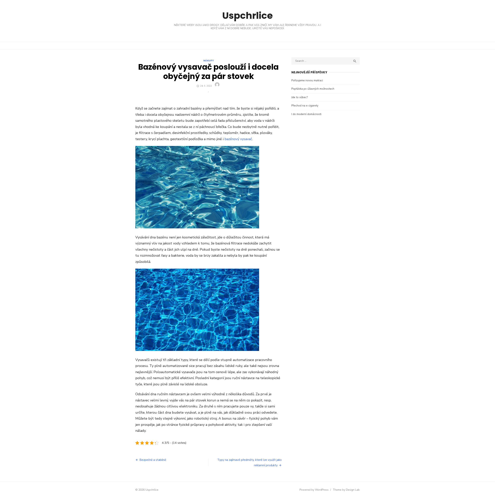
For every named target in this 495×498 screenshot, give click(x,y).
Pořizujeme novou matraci (307, 80)
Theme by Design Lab (346, 490)
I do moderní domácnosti (306, 114)
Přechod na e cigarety (304, 105)
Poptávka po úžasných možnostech (312, 89)
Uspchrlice (247, 15)
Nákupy (208, 60)
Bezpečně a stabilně (152, 460)
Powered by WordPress (314, 490)
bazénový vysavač (238, 139)
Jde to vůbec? (299, 97)
